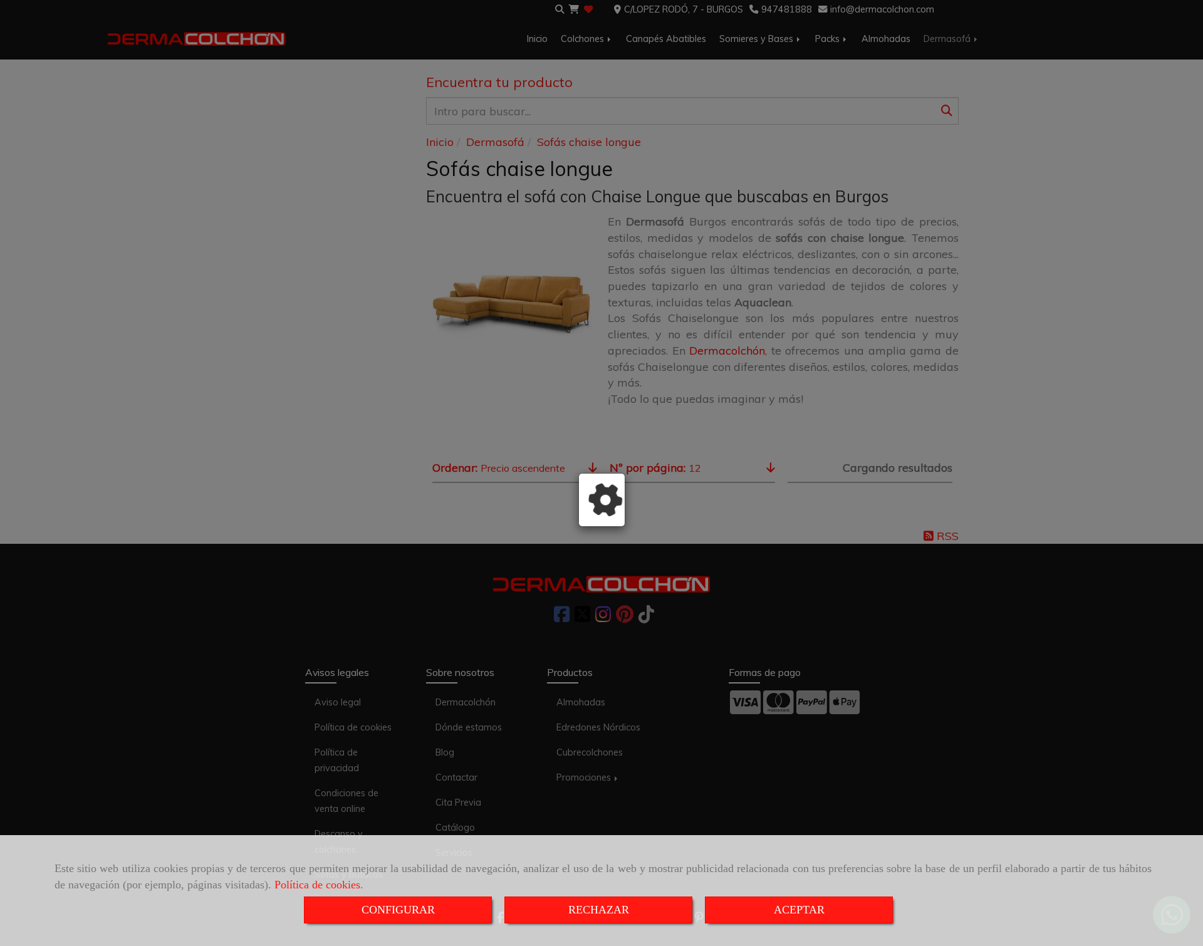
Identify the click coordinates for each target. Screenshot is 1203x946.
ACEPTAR (799, 909)
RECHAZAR (598, 909)
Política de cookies (317, 884)
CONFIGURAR (398, 909)
